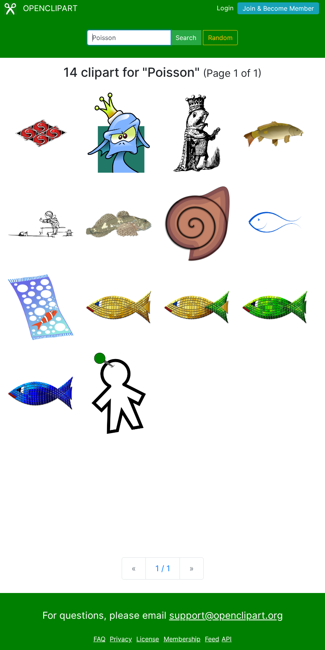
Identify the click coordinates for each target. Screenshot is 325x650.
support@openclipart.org (226, 615)
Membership (182, 639)
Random (220, 38)
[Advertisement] (162, 489)
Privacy (121, 639)
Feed (212, 639)
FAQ (99, 639)
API (226, 639)
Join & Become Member (278, 8)
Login (225, 8)
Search (186, 38)
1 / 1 (162, 568)
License (147, 639)
